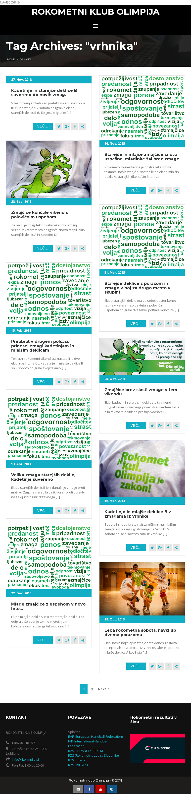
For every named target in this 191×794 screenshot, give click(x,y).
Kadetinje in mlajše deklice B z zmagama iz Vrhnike (137, 514)
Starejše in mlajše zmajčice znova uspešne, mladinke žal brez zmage (141, 156)
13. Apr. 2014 (21, 464)
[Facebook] (74, 126)
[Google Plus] (66, 126)
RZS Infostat (77, 760)
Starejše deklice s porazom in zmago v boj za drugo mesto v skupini (137, 288)
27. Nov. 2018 (21, 79)
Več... (42, 126)
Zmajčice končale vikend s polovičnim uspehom (39, 214)
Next (102, 689)
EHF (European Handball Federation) (95, 736)
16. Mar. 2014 (114, 500)
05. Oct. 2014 (114, 378)
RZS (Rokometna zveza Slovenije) (93, 755)
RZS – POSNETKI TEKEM (85, 750)
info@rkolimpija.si (25, 759)
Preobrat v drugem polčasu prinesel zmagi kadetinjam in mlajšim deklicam (42, 346)
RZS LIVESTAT (78, 765)
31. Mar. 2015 (114, 272)
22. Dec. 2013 (21, 593)
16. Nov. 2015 (114, 143)
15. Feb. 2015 (21, 330)
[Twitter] (58, 126)
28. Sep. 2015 (21, 201)
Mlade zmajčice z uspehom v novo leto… (48, 606)
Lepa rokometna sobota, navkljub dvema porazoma (140, 632)
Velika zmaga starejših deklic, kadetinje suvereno (43, 477)
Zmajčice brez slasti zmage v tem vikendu (140, 392)
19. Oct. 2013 (114, 619)
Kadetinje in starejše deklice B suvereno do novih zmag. (44, 92)
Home (11, 59)
